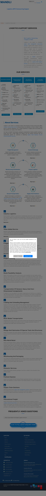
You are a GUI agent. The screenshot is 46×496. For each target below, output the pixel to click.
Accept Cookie (28, 256)
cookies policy (28, 252)
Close (18, 256)
